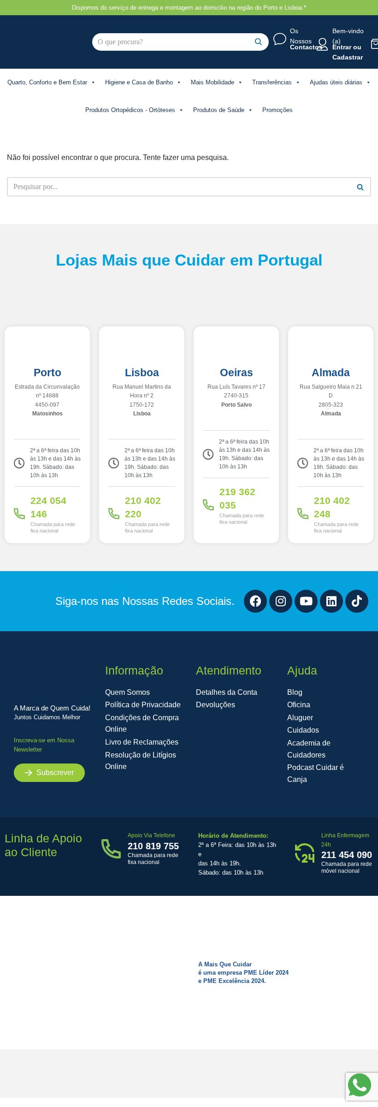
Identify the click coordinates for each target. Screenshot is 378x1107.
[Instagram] (280, 601)
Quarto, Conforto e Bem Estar (47, 82)
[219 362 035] (208, 504)
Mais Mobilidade (212, 82)
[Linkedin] (331, 601)
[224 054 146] (19, 513)
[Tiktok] (356, 601)
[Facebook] (255, 601)
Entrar (341, 47)
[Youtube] (306, 601)
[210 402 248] (302, 513)
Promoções (277, 110)
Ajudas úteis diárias (336, 82)
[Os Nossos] (279, 39)
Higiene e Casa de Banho (139, 82)
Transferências (272, 82)
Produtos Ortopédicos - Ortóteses (130, 110)
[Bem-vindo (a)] (322, 44)
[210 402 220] (113, 513)
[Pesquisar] (258, 42)
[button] (49, 773)
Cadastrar (347, 57)
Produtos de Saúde (218, 110)
